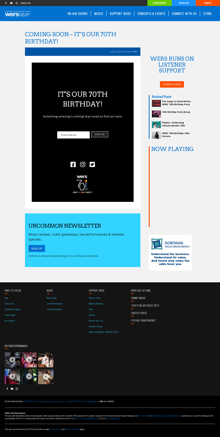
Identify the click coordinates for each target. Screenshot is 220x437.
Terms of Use (64, 401)
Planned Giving (95, 326)
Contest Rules (139, 313)
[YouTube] (11, 3)
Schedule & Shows (13, 309)
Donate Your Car (96, 320)
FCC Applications (91, 401)
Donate (207, 3)
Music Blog (51, 297)
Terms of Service (72, 429)
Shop (91, 309)
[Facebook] (6, 3)
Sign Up (36, 248)
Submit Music (138, 298)
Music (50, 290)
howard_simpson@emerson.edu (167, 416)
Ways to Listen (13, 290)
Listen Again (10, 314)
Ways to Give (94, 297)
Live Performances (55, 303)
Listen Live (184, 3)
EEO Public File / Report (34, 401)
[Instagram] (16, 3)
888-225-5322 (80, 418)
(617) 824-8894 (144, 416)
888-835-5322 (93, 418)
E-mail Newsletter (54, 309)
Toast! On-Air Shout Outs (145, 305)
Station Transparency (143, 320)
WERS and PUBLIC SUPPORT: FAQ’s (104, 332)
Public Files (77, 401)
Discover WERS (130, 51)
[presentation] (12, 360)
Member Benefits (96, 303)
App (6, 297)
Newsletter (26, 3)
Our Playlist (10, 320)
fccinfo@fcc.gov (113, 418)
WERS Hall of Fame (141, 290)
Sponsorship (159, 3)
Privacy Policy (51, 401)
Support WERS (96, 290)
